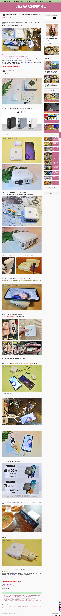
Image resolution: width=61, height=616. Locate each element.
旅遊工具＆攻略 (5, 1)
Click (60, 135)
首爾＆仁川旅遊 (12, 1)
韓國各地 (22, 1)
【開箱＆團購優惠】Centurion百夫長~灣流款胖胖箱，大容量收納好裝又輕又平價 (17, 596)
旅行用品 (3, 17)
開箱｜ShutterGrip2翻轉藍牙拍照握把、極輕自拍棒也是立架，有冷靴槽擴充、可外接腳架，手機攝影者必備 (22, 595)
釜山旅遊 (18, 1)
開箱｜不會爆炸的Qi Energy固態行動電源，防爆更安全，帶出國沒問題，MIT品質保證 (18, 599)
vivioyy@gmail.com (54, 40)
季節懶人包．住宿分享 (30, 1)
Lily (7, 17)
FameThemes (57, 613)
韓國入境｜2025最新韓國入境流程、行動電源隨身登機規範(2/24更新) (15, 56)
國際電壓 (17, 606)
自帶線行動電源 (36, 606)
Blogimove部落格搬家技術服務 (56, 615)
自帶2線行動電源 (30, 606)
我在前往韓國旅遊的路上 (30, 6)
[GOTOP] (59, 612)
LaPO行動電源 (14, 606)
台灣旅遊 (41, 1)
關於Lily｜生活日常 (48, 1)
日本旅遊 (37, 1)
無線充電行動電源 (25, 606)
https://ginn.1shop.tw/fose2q (10, 70)
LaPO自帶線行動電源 (8, 606)
